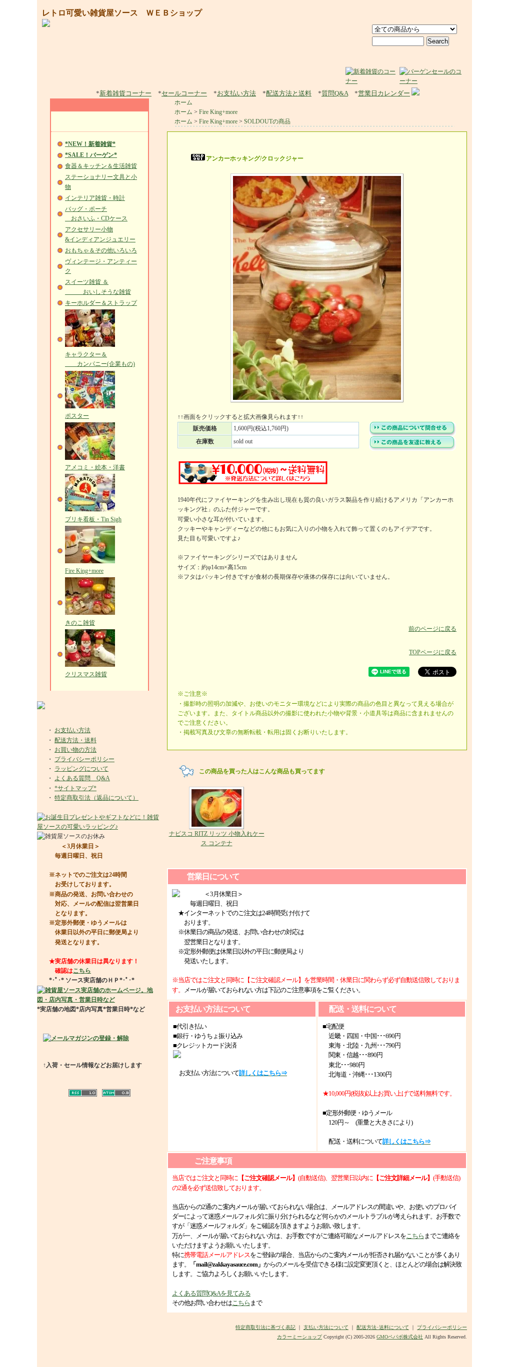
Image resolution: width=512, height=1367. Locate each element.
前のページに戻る (432, 628)
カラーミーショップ (299, 1337)
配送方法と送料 (289, 93)
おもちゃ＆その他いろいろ (101, 250)
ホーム (183, 102)
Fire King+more (218, 111)
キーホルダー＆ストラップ (101, 302)
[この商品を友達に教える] (412, 448)
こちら (82, 970)
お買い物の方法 (75, 749)
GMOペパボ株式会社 (399, 1337)
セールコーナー (184, 93)
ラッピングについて (81, 768)
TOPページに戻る (432, 652)
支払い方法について (326, 1327)
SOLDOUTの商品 (267, 121)
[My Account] (401, 13)
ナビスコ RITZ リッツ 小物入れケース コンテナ (216, 838)
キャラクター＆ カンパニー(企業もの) (100, 359)
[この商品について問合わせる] (412, 434)
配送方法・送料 (75, 740)
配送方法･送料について (382, 1327)
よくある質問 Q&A (82, 778)
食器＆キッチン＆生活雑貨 (101, 165)
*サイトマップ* (75, 788)
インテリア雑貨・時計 (95, 197)
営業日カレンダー (384, 93)
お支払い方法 (236, 93)
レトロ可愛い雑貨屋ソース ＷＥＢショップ (122, 12)
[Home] (360, 13)
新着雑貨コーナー (126, 93)
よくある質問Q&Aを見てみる (211, 1293)
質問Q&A (335, 93)
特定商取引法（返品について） (96, 797)
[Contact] (446, 13)
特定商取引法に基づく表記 (266, 1327)
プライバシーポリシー (84, 759)
